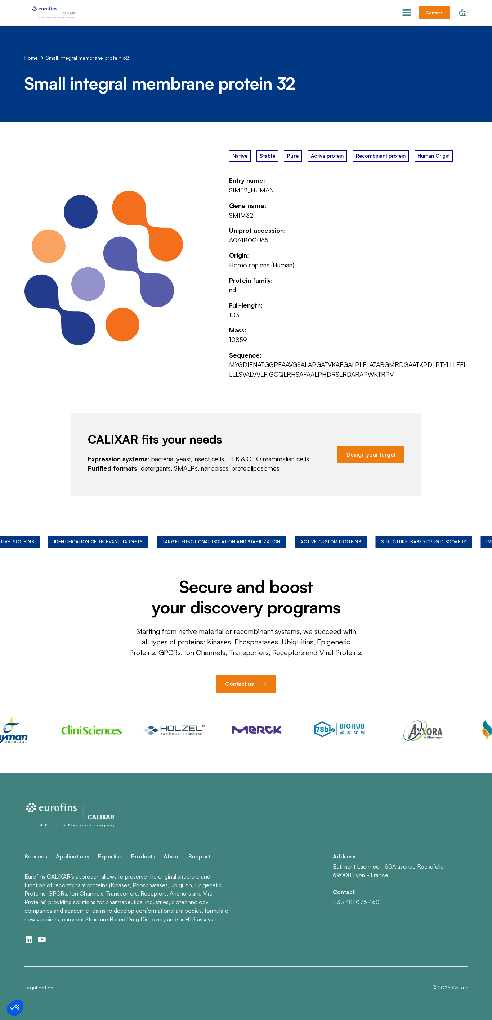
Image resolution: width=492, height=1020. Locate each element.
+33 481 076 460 (356, 902)
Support (199, 856)
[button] (407, 13)
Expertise (110, 856)
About (172, 856)
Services (35, 856)
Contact (434, 12)
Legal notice (38, 987)
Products (143, 856)
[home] (54, 13)
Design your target (370, 454)
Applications (72, 856)
